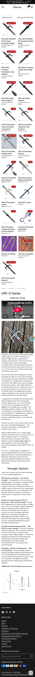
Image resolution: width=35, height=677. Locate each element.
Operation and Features (9, 628)
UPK (19, 672)
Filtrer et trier (7, 17)
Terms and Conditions (9, 639)
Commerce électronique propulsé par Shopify (17, 674)
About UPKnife (6, 646)
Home (3, 623)
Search (3, 621)
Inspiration (5, 631)
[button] (3, 7)
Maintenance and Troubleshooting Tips (14, 634)
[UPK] (17, 7)
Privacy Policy (6, 641)
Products (4, 626)
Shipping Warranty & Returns (11, 636)
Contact (4, 644)
